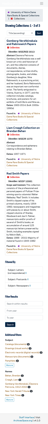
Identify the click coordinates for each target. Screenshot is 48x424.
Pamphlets (10, 360)
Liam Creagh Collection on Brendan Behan (23, 129)
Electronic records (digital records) (22, 352)
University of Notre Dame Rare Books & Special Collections (23, 116)
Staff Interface (26, 417)
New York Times (13, 395)
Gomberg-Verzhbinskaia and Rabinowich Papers (22, 42)
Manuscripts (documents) (17, 356)
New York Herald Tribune (17, 391)
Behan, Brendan (13, 375)
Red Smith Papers (18, 173)
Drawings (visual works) (17, 348)
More (8, 365)
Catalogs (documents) (16, 344)
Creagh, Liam (11, 379)
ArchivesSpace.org (22, 420)
